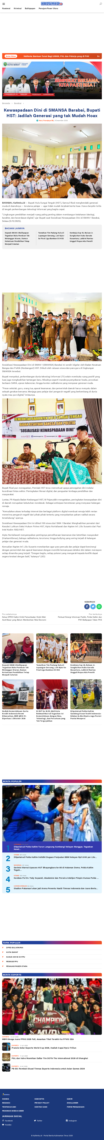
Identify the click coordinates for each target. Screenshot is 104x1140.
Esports (5, 1037)
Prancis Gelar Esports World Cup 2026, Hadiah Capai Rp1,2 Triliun (44, 1048)
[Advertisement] (52, 33)
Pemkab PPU (12, 961)
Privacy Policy (42, 1102)
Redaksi (6, 1102)
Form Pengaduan (75, 1107)
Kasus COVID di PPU (15, 957)
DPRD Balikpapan (14, 947)
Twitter (39, 1120)
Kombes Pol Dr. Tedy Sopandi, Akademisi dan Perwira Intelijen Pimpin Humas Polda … (56, 878)
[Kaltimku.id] (52, 3)
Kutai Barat (12, 952)
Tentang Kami (9, 1107)
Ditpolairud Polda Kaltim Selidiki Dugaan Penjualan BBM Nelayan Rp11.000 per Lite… (55, 857)
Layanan (17, 844)
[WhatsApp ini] (99, 606)
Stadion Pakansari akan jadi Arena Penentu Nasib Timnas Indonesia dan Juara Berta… (56, 888)
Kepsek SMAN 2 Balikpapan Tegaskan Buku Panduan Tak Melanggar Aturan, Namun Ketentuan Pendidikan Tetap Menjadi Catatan (17, 238)
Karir (70, 1099)
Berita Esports (12, 974)
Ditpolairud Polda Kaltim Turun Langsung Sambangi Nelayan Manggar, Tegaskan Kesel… (53, 847)
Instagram (73, 1120)
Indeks (5, 1099)
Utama (16, 855)
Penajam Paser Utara (16, 966)
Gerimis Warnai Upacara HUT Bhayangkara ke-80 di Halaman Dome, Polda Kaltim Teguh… (53, 868)
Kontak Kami (41, 1107)
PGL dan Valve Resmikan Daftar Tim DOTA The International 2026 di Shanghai (50, 1058)
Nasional (18, 865)
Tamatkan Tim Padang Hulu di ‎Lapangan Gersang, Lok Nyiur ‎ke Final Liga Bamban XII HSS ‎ (51, 235)
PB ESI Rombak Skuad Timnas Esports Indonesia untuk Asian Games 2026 (48, 1068)
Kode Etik (39, 1099)
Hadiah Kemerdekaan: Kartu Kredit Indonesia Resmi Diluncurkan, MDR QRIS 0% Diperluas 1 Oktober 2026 (15, 715)
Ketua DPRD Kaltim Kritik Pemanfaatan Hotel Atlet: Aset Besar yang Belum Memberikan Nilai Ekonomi (24, 617)
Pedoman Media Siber (13, 1110)
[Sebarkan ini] (87, 606)
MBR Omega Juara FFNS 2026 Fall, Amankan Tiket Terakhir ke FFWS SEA (38, 1039)
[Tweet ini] (93, 606)
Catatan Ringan (20, 886)
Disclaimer (72, 1102)
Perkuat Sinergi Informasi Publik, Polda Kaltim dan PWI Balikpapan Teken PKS (80, 617)
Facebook (9, 1120)
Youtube (8, 1124)
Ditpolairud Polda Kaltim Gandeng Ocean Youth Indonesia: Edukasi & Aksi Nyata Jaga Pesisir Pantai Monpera (85, 715)
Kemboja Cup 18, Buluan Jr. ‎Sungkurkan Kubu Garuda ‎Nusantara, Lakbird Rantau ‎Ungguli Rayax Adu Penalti (81, 236)
